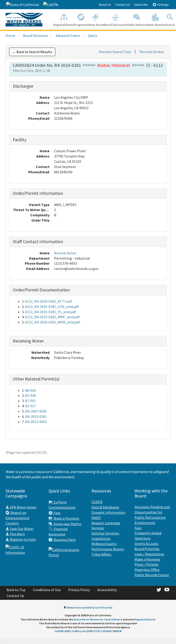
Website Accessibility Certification (90, 607)
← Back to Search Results (32, 51)
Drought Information (108, 512)
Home (10, 35)
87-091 (30, 400)
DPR (89, 631)
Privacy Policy (79, 589)
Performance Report (107, 549)
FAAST (96, 517)
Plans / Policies (147, 564)
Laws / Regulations (149, 554)
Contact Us (122, 5)
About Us (105, 5)
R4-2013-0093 (36, 421)
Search (170, 25)
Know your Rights (66, 524)
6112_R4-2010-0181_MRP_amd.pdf (52, 317)
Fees (56, 513)
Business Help (64, 539)
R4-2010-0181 (36, 416)
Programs (81, 25)
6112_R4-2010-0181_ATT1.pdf (48, 301)
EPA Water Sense (22, 507)
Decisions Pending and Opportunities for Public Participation (152, 512)
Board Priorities (147, 548)
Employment (145, 522)
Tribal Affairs (101, 554)
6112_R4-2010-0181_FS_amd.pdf (50, 312)
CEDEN (96, 502)
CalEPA (59, 631)
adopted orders (68, 35)
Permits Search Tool (115, 51)
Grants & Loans (146, 543)
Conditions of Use (47, 589)
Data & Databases (105, 507)
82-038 (30, 395)
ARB (67, 631)
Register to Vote (22, 539)
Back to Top (16, 589)
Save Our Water (21, 528)
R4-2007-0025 (36, 411)
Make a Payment (65, 518)
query (92, 35)
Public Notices (136, 25)
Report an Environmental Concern (17, 517)
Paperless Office (147, 569)
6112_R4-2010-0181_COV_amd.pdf (52, 306)
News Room (96, 25)
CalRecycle (78, 631)
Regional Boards (145, 619)
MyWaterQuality (104, 543)
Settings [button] (163, 5)
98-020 (30, 390)
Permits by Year (152, 51)
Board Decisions (115, 25)
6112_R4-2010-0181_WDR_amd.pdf (52, 322)
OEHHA (106, 631)
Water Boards (155, 25)
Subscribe (141, 5)
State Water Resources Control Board (98, 619)
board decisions (35, 35)
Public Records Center (152, 575)
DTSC (97, 631)
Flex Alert (17, 534)
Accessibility (107, 589)
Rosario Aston (65, 253)
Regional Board (63, 25)
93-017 (30, 406)
